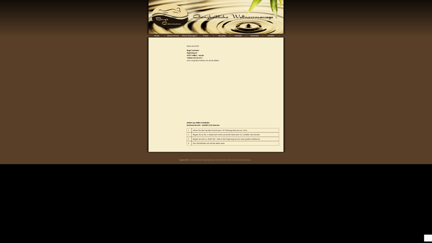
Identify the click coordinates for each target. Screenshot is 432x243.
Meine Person (173, 35)
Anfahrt (271, 35)
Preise (205, 35)
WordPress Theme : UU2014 (224, 160)
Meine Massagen (189, 35)
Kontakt (238, 35)
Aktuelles (222, 35)
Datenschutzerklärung (244, 160)
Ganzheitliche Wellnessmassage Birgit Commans (203, 160)
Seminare (255, 35)
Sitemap (235, 160)
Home (156, 35)
